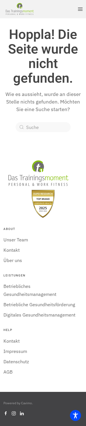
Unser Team (15, 240)
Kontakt (11, 250)
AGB (8, 372)
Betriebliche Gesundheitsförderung (39, 304)
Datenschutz (16, 361)
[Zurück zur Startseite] (19, 9)
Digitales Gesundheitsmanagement (39, 315)
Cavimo (26, 403)
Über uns (12, 260)
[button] (80, 9)
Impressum (15, 351)
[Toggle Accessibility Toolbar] (75, 415)
